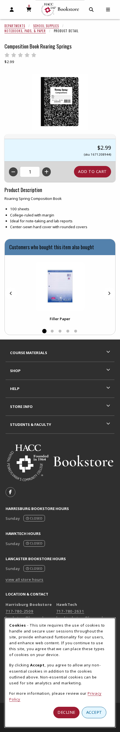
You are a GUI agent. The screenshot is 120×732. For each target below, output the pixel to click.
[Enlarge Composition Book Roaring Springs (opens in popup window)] (60, 102)
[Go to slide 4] (67, 331)
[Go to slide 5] (75, 331)
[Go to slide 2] (52, 331)
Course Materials (28, 352)
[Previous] (11, 293)
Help (15, 388)
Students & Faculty (30, 424)
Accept (94, 712)
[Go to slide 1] (44, 331)
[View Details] (60, 286)
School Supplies (46, 26)
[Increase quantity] (46, 171)
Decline (66, 712)
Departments (14, 26)
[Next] (109, 293)
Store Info (21, 406)
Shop (15, 370)
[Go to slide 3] (60, 331)
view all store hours (25, 579)
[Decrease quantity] (13, 171)
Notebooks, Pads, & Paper (25, 31)
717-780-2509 (19, 611)
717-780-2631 (70, 611)
